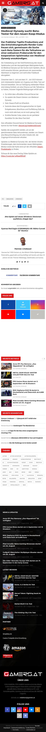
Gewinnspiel (16, 465)
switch (30, 481)
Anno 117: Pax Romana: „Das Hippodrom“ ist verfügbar (24, 365)
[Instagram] (19, 709)
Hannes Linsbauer (9, 37)
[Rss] (37, 709)
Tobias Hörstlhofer (22, 598)
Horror (5, 469)
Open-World (15, 475)
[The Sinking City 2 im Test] (8, 615)
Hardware (26, 465)
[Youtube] (25, 709)
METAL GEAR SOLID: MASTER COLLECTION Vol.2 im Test (25, 374)
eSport (24, 462)
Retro (4, 478)
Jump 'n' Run (25, 469)
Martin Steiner (21, 615)
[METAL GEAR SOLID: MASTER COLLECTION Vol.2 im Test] (6, 375)
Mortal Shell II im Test (23, 604)
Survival (21, 481)
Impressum (7, 728)
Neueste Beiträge (11, 359)
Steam (4, 481)
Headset (35, 465)
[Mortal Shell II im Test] (8, 606)
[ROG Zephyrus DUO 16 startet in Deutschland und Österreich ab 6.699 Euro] (6, 392)
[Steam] (19, 715)
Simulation (9, 199)
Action (5, 456)
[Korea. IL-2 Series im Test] (8, 587)
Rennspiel (40, 475)
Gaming (4, 27)
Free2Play (39, 462)
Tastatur (38, 481)
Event (31, 462)
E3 (3, 462)
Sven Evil (18, 377)
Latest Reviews (10, 570)
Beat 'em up (37, 459)
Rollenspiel (12, 478)
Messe (23, 472)
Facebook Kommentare (30, 275)
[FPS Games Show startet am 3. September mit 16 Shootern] (6, 383)
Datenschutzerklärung (18, 728)
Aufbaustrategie (26, 459)
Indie (11, 469)
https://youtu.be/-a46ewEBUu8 (13, 156)
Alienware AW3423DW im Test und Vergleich (27, 438)
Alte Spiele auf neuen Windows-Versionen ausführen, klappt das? (23, 218)
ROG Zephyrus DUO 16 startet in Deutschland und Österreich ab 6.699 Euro (28, 392)
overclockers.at (30, 730)
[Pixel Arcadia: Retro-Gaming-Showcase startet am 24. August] (6, 403)
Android (15, 459)
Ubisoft (5, 485)
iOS (17, 469)
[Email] (31, 709)
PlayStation (30, 475)
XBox (24, 485)
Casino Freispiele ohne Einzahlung (14, 638)
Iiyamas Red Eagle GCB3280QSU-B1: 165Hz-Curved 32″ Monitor (23, 230)
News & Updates (11, 27)
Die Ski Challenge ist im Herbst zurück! (23, 443)
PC (3, 199)
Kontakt (37, 726)
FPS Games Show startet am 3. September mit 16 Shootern (25, 382)
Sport (39, 478)
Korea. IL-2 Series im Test (25, 585)
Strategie (19, 199)
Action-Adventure (15, 456)
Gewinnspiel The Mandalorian (24, 426)
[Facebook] (7, 709)
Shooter (22, 478)
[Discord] (25, 715)
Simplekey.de (7, 634)
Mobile (37, 472)
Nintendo (5, 475)
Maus (16, 472)
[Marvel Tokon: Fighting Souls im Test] (8, 595)
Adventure (6, 459)
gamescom (6, 465)
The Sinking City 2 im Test (25, 613)
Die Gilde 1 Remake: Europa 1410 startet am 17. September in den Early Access (22, 562)
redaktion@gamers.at (27, 698)
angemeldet (12, 288)
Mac (10, 472)
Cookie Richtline (30, 728)
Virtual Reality (15, 485)
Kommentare (12, 275)
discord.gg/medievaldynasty (30, 126)
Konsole (34, 469)
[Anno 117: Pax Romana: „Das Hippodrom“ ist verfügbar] (6, 366)
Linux (4, 472)
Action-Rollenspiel (30, 456)
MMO (30, 472)
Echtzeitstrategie (12, 462)
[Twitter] (13, 709)
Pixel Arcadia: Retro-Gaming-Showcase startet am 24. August (29, 402)
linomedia (16, 730)
